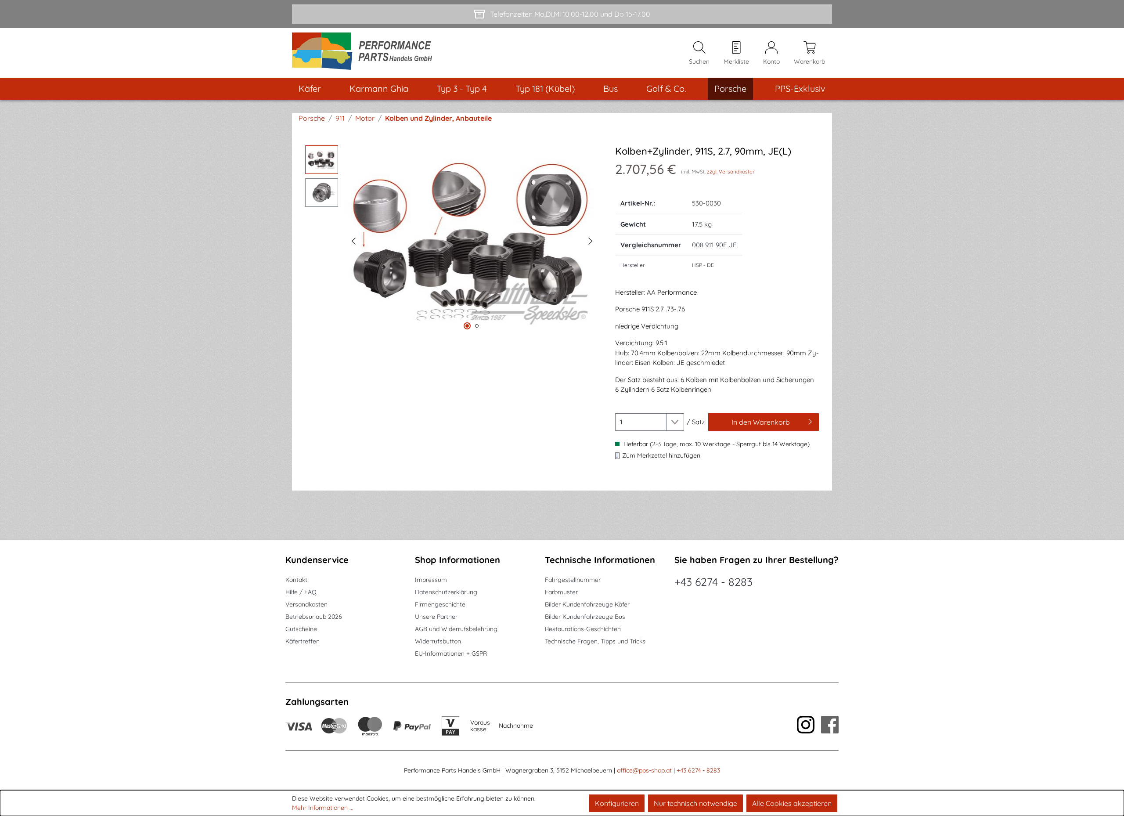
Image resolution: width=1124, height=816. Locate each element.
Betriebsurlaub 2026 (313, 617)
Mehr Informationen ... (322, 808)
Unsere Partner (436, 617)
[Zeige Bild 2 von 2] (477, 326)
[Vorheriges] (353, 240)
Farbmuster (561, 592)
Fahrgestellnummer (573, 580)
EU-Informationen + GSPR (451, 653)
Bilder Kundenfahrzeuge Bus (585, 617)
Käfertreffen (302, 641)
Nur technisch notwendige (695, 803)
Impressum (431, 580)
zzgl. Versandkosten (731, 171)
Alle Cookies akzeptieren (792, 803)
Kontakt (296, 580)
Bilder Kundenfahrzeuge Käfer (587, 604)
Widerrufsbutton (438, 641)
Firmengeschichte (440, 604)
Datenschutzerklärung (446, 592)
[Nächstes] (590, 240)
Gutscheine (301, 629)
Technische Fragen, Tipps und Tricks (595, 641)
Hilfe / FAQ (301, 592)
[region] (451, 239)
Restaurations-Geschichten (583, 629)
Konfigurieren (617, 803)
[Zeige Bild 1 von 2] (467, 326)
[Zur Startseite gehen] (365, 52)
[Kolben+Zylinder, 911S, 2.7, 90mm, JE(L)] (472, 239)
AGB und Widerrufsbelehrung (456, 629)
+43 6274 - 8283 (713, 582)
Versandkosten (306, 604)
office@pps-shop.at (644, 770)
